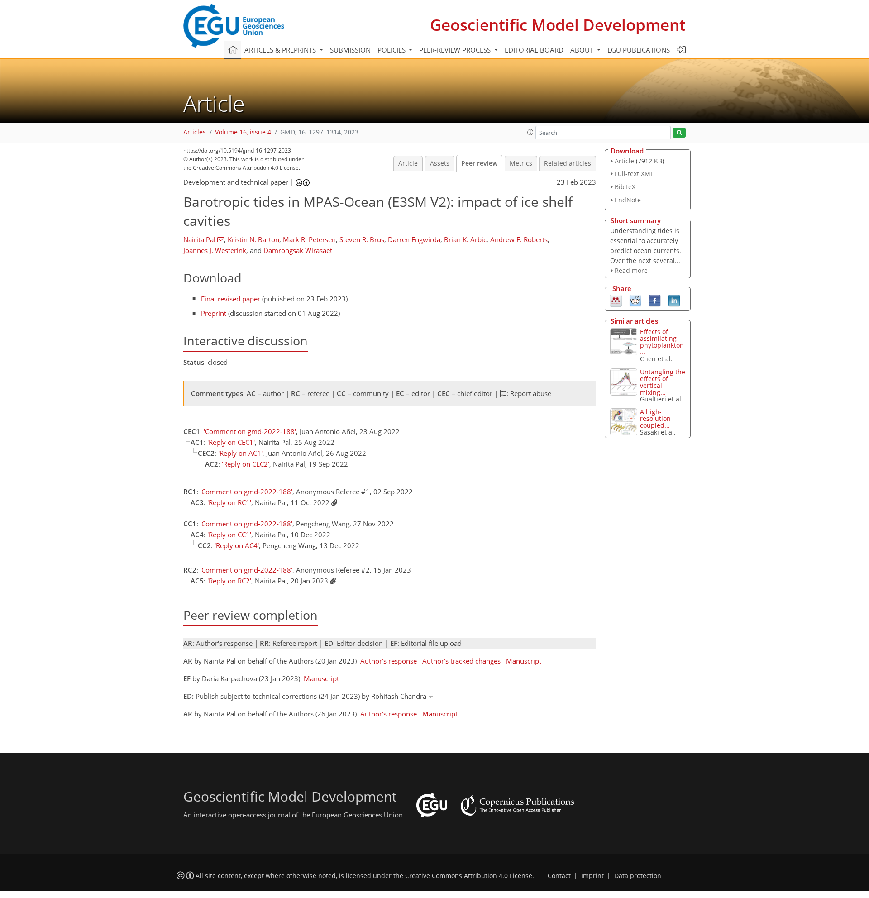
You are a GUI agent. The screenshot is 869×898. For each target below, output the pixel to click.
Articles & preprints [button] (281, 49)
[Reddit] (635, 300)
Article (408, 163)
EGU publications (638, 49)
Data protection (637, 876)
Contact (559, 876)
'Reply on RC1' (229, 502)
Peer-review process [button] (455, 49)
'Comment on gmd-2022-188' (250, 431)
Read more (631, 270)
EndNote (628, 200)
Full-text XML (634, 173)
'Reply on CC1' (229, 534)
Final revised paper (230, 298)
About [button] (582, 49)
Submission (350, 49)
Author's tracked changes (461, 660)
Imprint (592, 876)
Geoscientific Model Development (558, 24)
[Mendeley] (616, 300)
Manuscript (523, 660)
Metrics (521, 163)
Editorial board (534, 49)
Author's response (388, 660)
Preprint (213, 313)
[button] (530, 132)
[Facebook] (655, 300)
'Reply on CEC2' (245, 463)
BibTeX (625, 186)
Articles (194, 132)
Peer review (479, 163)
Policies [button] (392, 49)
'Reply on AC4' (237, 545)
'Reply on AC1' (240, 453)
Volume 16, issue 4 (243, 132)
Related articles (567, 163)
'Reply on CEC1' (231, 442)
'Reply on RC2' (229, 580)
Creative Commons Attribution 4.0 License (468, 876)
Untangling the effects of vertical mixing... (662, 382)
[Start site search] (679, 133)
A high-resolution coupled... (655, 418)
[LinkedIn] (674, 300)
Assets (439, 163)
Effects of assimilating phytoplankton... (662, 341)
